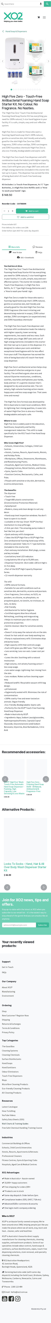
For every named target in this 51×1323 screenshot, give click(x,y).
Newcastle (26, 1278)
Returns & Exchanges (11, 1024)
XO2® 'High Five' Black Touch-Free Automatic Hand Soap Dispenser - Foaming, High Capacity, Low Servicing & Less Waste (14, 788)
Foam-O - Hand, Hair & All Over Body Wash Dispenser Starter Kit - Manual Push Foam (25, 867)
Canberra (17, 1278)
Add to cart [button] (33, 211)
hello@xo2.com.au (19, 1292)
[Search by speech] (41, 4)
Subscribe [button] (42, 925)
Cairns (35, 1278)
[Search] (47, 4)
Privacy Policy (8, 1032)
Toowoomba (7, 1281)
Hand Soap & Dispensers (16, 31)
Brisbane (38, 1275)
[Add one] (12, 211)
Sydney (45, 1275)
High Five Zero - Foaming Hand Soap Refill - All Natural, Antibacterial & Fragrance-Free (35, 786)
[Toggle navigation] (44, 17)
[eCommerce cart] (38, 17)
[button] (2, 61)
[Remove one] (4, 211)
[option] (25, 779)
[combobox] (22, 4)
